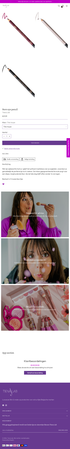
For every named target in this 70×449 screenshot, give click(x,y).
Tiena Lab (6, 112)
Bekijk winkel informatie (12, 148)
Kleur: (8, 122)
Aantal (4, 132)
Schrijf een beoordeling (35, 373)
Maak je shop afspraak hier (68, 148)
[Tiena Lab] (6, 6)
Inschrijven (63, 430)
